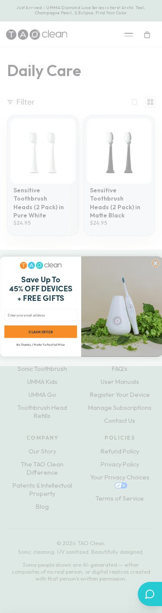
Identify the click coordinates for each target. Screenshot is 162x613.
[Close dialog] (155, 263)
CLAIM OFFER (41, 331)
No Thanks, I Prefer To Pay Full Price (40, 344)
